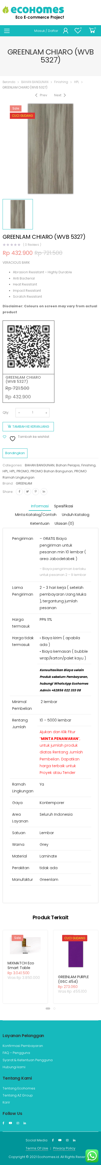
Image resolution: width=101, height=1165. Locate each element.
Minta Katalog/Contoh (35, 514)
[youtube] (10, 1123)
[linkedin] (25, 1123)
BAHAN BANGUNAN (34, 82)
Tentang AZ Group (18, 1095)
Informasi (40, 506)
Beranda (9, 82)
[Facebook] (19, 491)
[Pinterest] (35, 491)
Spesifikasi (63, 506)
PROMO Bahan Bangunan (52, 471)
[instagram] (18, 1123)
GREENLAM (24, 483)
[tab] (40, 506)
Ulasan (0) (64, 523)
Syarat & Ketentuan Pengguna (28, 1060)
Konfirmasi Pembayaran (23, 1046)
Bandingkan (15, 453)
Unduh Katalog (75, 514)
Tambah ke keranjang (30, 426)
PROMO (23, 471)
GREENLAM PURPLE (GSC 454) (73, 979)
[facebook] (3, 1123)
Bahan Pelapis (68, 465)
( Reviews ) (32, 245)
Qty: (6, 412)
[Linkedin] (43, 491)
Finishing (61, 82)
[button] (48, 1008)
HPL (76, 82)
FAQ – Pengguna (16, 1053)
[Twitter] (27, 491)
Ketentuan (39, 523)
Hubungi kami (14, 1067)
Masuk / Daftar (46, 31)
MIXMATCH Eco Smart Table (21, 965)
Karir (6, 1102)
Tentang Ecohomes (19, 1088)
